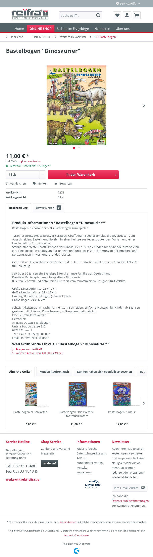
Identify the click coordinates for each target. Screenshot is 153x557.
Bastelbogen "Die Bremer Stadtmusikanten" (76, 414)
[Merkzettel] (117, 15)
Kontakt (81, 467)
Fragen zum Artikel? (28, 349)
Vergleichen (17, 183)
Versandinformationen (76, 535)
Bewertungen (48, 208)
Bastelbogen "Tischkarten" (31, 412)
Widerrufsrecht (86, 448)
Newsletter (48, 453)
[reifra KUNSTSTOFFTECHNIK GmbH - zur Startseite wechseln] (30, 15)
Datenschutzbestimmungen (130, 501)
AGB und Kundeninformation (89, 460)
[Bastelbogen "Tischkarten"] (31, 394)
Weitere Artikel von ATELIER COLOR (39, 353)
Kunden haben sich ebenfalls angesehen (104, 371)
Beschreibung (18, 208)
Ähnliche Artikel (20, 371)
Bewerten (65, 183)
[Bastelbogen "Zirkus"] (122, 394)
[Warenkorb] (137, 15)
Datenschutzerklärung (91, 453)
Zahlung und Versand (55, 448)
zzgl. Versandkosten (29, 161)
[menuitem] (80, 15)
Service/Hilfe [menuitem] (128, 3)
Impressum (84, 472)
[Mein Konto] (127, 15)
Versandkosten (68, 522)
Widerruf (50, 463)
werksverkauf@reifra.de (22, 479)
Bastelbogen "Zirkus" (122, 412)
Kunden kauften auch (54, 371)
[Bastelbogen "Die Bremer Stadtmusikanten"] (76, 394)
